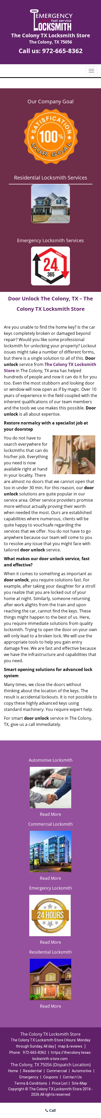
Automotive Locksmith (51, 760)
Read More (50, 814)
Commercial (57, 1071)
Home (13, 1071)
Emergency (28, 1077)
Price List (60, 1083)
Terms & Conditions (30, 1083)
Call (52, 1110)
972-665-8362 (62, 50)
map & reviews (70, 1046)
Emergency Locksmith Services (50, 240)
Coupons (50, 1077)
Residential (32, 1071)
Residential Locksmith (50, 952)
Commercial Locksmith (50, 824)
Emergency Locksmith (50, 888)
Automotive (81, 1071)
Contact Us (72, 1077)
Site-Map (79, 1083)
